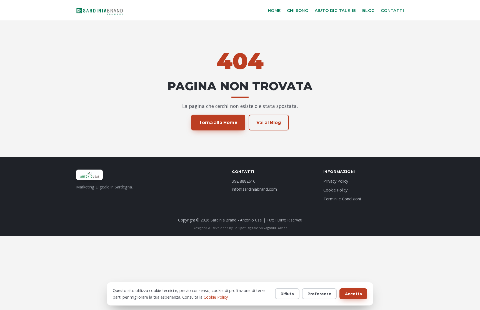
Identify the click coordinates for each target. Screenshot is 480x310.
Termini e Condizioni (342, 198)
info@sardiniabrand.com (254, 189)
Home (274, 10)
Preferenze (319, 294)
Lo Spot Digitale (246, 228)
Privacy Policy (335, 181)
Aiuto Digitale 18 (335, 10)
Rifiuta (287, 294)
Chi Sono (297, 10)
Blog (368, 10)
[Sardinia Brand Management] (100, 10)
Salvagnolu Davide (273, 228)
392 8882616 (243, 181)
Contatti (392, 10)
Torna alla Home (218, 122)
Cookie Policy (335, 190)
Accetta (353, 294)
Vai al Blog (268, 122)
